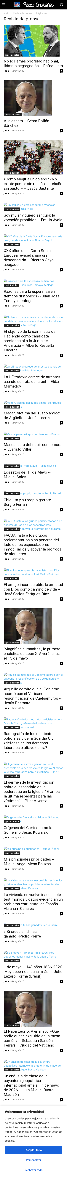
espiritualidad (11, 285)
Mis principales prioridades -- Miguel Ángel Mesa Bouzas (29, 861)
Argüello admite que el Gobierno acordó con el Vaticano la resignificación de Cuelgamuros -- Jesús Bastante (33, 696)
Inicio (6, 13)
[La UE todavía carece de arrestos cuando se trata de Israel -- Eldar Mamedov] (33, 368)
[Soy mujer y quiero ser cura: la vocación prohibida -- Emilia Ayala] (33, 207)
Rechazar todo (33, 1170)
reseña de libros (12, 114)
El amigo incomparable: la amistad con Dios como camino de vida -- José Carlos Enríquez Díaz (33, 589)
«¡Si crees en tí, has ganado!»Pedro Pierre (22, 933)
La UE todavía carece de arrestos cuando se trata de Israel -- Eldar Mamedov (32, 381)
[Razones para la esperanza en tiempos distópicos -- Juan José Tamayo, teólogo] (33, 283)
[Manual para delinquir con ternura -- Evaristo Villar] (33, 436)
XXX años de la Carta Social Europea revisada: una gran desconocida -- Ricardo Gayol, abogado (29, 257)
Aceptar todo (33, 1149)
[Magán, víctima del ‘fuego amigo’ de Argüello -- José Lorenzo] (33, 404)
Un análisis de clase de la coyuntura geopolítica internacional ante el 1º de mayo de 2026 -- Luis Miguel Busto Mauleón (31, 1085)
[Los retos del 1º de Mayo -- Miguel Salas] (33, 466)
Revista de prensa (22, 13)
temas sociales (12, 55)
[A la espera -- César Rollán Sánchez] (33, 98)
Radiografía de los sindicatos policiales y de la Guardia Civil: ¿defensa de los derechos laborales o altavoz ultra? (30, 740)
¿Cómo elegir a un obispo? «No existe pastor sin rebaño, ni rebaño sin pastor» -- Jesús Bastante (33, 184)
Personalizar (33, 1159)
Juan (6, 70)
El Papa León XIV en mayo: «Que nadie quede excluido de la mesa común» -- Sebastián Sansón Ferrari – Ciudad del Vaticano (32, 1038)
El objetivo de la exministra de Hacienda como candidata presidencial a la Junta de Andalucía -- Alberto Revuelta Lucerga (29, 340)
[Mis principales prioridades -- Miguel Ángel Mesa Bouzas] (33, 851)
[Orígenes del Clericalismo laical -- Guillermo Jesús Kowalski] (33, 819)
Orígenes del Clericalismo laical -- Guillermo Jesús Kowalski (33, 830)
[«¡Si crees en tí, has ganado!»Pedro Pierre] (33, 925)
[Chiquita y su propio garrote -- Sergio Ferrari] (33, 493)
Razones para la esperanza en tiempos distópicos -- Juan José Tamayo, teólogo (32, 296)
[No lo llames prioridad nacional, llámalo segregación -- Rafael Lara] (33, 41)
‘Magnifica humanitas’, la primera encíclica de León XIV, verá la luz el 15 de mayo (32, 653)
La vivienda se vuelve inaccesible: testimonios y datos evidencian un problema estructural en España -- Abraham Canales (33, 901)
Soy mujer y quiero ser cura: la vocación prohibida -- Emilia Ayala (33, 217)
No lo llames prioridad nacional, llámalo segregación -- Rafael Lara (33, 63)
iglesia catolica (12, 173)
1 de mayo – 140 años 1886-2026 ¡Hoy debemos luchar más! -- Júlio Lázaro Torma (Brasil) (33, 971)
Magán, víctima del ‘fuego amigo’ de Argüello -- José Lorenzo (32, 415)
